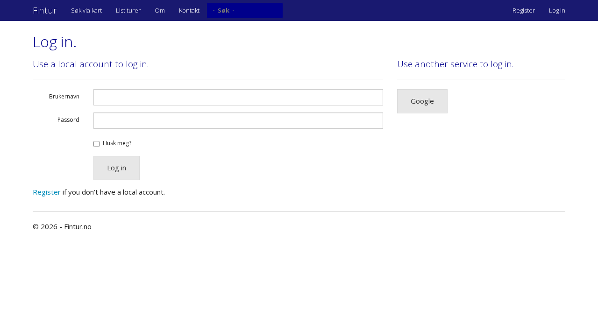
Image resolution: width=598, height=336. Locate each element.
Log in (557, 10)
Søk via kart (86, 10)
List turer (128, 10)
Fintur (45, 10)
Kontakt (189, 10)
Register (524, 10)
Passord (68, 120)
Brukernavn (64, 96)
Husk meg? (117, 143)
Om (160, 10)
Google (422, 100)
